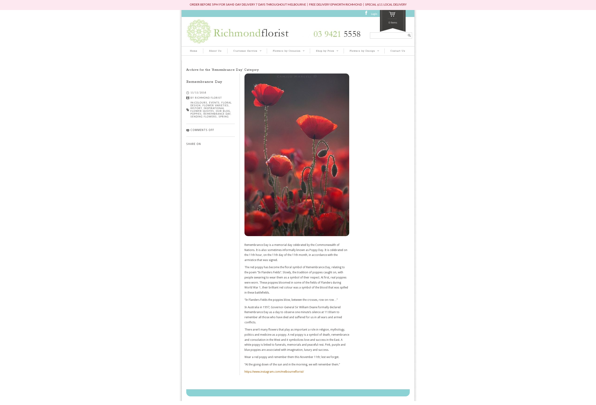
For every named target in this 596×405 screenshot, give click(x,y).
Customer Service (242, 51)
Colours (200, 102)
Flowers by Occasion (284, 51)
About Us (215, 51)
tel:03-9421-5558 (337, 34)
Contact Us (397, 51)
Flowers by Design (359, 51)
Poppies (196, 114)
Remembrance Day (204, 82)
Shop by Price (322, 51)
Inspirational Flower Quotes (207, 110)
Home (193, 51)
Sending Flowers (203, 116)
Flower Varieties (216, 105)
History (196, 108)
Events (214, 102)
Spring (224, 116)
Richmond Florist (208, 98)
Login (374, 14)
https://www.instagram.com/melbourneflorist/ (274, 371)
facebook (367, 14)
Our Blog (223, 111)
